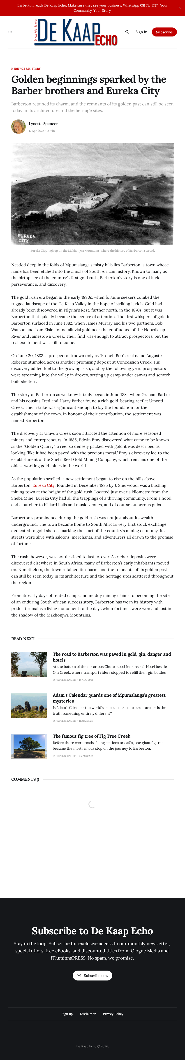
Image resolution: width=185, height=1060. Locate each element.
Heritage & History (26, 68)
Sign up (67, 1014)
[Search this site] (127, 32)
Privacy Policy (113, 1014)
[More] (10, 32)
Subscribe (164, 32)
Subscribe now (96, 975)
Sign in (141, 32)
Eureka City (43, 485)
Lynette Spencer (43, 123)
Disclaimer (88, 1014)
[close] (179, 7)
